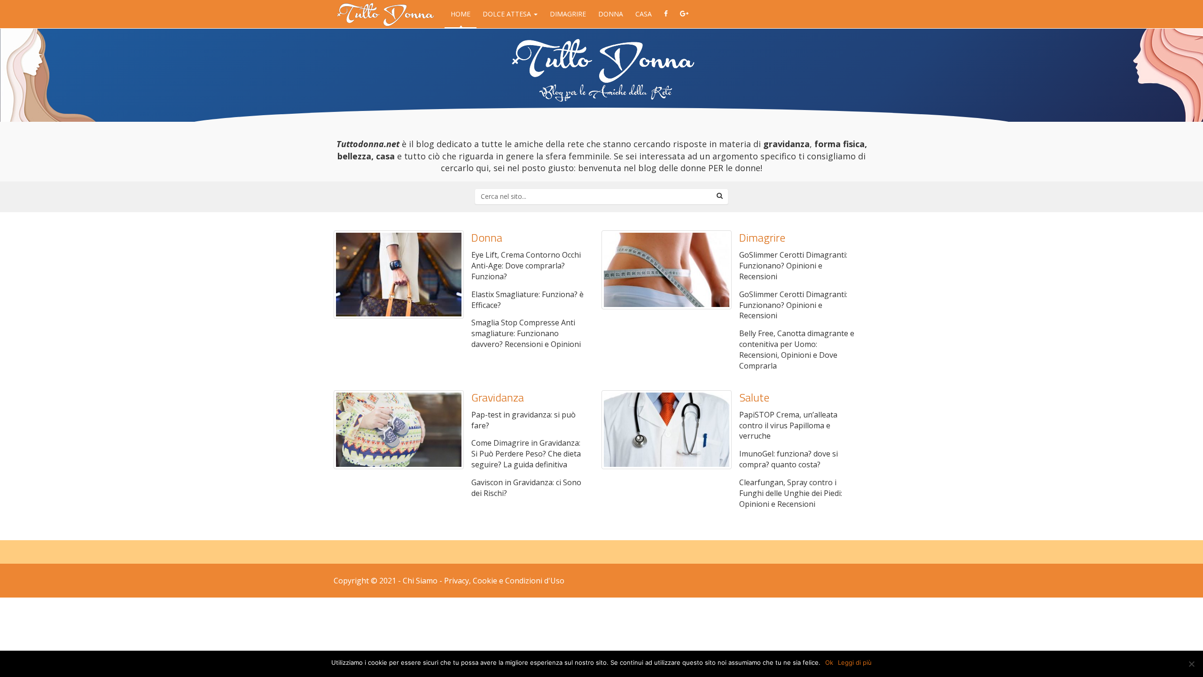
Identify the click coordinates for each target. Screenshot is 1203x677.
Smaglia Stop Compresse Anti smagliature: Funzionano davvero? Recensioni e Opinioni (526, 333)
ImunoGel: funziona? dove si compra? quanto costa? (788, 459)
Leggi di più (855, 662)
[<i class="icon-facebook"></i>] (666, 14)
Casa (643, 13)
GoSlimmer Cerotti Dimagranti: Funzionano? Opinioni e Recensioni (793, 266)
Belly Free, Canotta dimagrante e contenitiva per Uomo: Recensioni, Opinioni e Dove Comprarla (796, 349)
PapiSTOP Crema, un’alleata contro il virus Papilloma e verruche (788, 425)
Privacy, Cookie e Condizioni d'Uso (504, 580)
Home (460, 13)
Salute (754, 397)
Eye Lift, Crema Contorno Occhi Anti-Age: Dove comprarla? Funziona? (526, 266)
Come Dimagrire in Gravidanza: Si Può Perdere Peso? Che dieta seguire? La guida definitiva (526, 454)
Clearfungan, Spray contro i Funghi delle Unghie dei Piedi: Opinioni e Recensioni (790, 493)
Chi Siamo (420, 580)
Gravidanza (497, 397)
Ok (829, 662)
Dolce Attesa (508, 13)
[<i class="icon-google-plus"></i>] (684, 14)
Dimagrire (568, 13)
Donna (610, 13)
